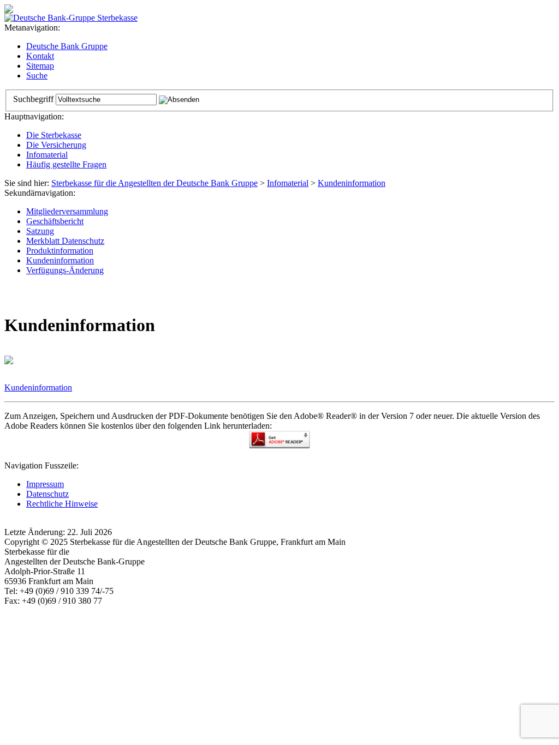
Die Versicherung (56, 144)
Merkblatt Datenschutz (65, 240)
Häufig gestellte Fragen (66, 164)
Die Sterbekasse (53, 135)
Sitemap (40, 65)
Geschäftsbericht (55, 221)
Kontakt (40, 56)
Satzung (40, 231)
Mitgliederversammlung (67, 211)
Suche (36, 75)
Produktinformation (59, 250)
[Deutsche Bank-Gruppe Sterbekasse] (71, 17)
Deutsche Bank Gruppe (67, 46)
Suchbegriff (33, 99)
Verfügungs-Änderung (65, 270)
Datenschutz (47, 493)
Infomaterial (47, 154)
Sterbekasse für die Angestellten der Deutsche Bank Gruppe (154, 183)
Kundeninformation (351, 183)
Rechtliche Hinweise (62, 503)
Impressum (45, 484)
